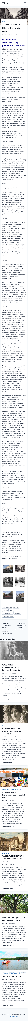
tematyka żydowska (8, 613)
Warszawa (17, 613)
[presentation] (14, 650)
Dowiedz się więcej (8, 699)
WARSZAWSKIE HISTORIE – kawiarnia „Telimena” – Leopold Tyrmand (7, 628)
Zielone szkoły (19, 973)
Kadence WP (14, 1016)
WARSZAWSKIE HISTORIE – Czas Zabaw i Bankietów (20, 627)
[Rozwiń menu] (25, 3)
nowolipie (5, 610)
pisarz (11, 610)
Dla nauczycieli (19, 972)
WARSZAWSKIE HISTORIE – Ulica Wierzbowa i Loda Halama (13, 858)
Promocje (9, 789)
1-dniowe (4, 789)
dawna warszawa (7, 607)
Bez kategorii (5, 853)
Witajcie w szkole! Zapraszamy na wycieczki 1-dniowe (14, 795)
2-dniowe (4, 972)
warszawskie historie (8, 616)
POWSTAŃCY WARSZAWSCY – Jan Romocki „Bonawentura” (12, 667)
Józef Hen (16, 607)
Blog (3, 21)
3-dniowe (9, 972)
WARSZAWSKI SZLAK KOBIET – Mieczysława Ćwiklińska (11, 731)
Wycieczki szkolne (17, 789)
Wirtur (6, 34)
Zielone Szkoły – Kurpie (11, 976)
